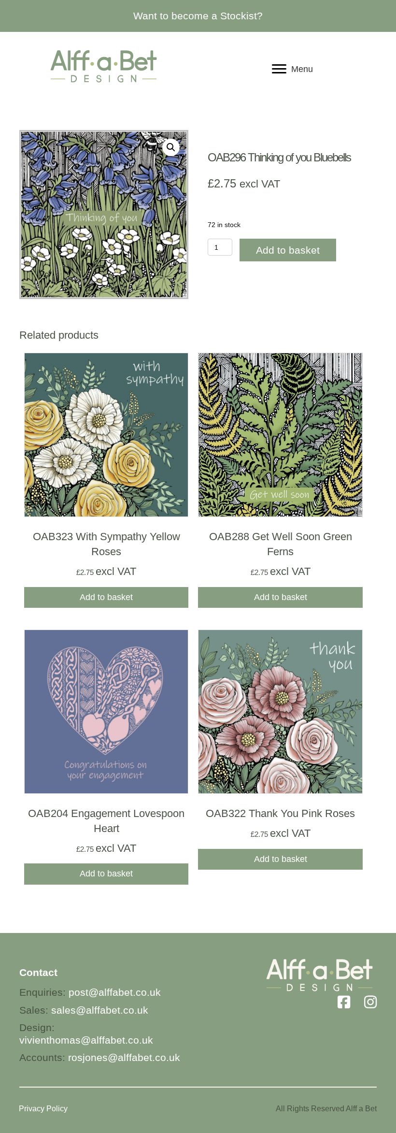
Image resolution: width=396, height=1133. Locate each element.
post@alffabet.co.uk (115, 992)
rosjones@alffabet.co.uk (124, 1057)
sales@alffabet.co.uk (99, 1010)
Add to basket (288, 250)
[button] (171, 147)
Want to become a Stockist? (198, 15)
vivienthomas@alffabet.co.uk (86, 1040)
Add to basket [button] (106, 597)
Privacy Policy (43, 1108)
